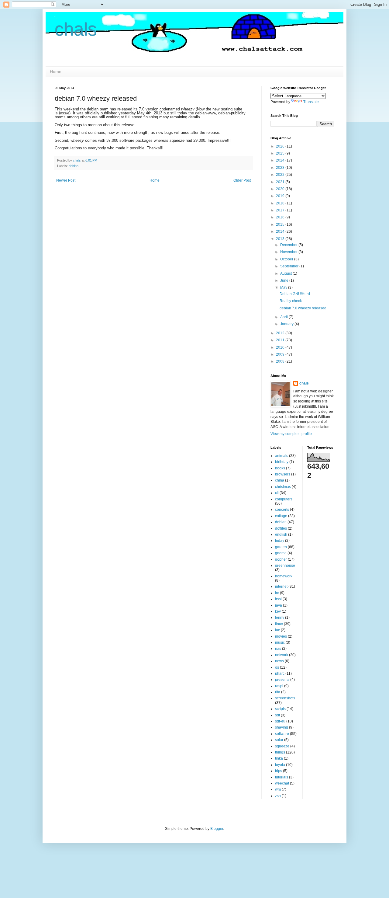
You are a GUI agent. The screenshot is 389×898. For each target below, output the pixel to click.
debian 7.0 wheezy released (303, 308)
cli (277, 493)
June (284, 280)
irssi (278, 599)
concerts (282, 509)
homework (283, 576)
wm (278, 789)
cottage (281, 516)
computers (283, 499)
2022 (280, 174)
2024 (280, 160)
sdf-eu (280, 721)
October (287, 259)
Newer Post (65, 180)
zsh (278, 796)
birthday (281, 462)
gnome (281, 553)
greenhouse (285, 565)
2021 (280, 182)
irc (277, 593)
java (278, 605)
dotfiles (281, 528)
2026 (280, 146)
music (280, 642)
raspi (279, 686)
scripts (280, 709)
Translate (311, 102)
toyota (280, 765)
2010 (280, 347)
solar (279, 740)
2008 (280, 361)
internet (281, 586)
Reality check (291, 301)
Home (55, 71)
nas (278, 648)
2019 (280, 196)
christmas (283, 487)
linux (279, 624)
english (281, 534)
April (284, 317)
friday (279, 540)
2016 (280, 217)
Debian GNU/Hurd (295, 294)
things (280, 752)
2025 (280, 153)
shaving (281, 727)
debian (73, 166)
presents (282, 679)
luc (277, 630)
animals (281, 456)
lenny (279, 617)
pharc (279, 673)
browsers (282, 474)
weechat (282, 783)
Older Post (242, 180)
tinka (279, 758)
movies (281, 636)
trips (278, 771)
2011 (280, 340)
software (282, 734)
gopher (281, 559)
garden (281, 547)
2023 (280, 167)
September (289, 266)
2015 (280, 224)
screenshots (285, 698)
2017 (280, 210)
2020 (280, 189)
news (279, 661)
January (287, 324)
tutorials (281, 777)
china (279, 480)
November (289, 252)
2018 (280, 203)
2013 (280, 239)
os (277, 667)
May (284, 287)
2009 (280, 354)
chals (76, 29)
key (278, 611)
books (280, 468)
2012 (280, 333)
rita (277, 692)
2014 (280, 231)
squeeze (282, 746)
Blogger (216, 829)
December (289, 245)
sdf (277, 715)
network (281, 655)
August (286, 273)
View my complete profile (291, 434)
